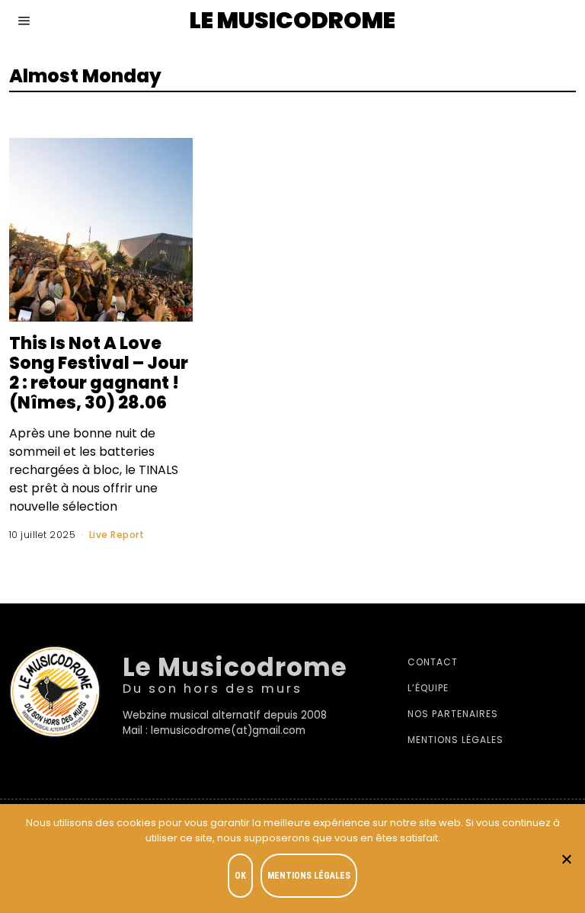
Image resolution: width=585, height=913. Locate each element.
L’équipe (428, 687)
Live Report (117, 534)
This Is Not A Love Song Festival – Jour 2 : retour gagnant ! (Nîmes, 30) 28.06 (98, 372)
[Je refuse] (566, 859)
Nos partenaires (453, 713)
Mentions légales (455, 739)
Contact (433, 661)
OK (240, 875)
